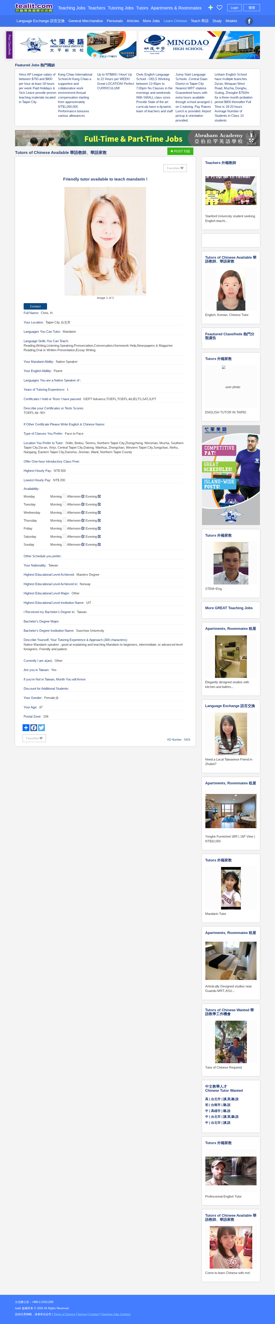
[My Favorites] (219, 8)
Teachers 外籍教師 (220, 163)
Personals (115, 20)
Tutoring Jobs (121, 8)
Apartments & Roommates (176, 8)
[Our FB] (249, 18)
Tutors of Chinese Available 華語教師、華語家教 (61, 152)
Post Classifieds (9, 45)
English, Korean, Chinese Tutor (227, 315)
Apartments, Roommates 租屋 (230, 629)
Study (217, 20)
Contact (94, 1314)
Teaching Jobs (71, 8)
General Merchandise (86, 20)
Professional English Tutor (223, 1196)
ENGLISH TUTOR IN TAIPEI (225, 412)
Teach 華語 (200, 20)
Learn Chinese (175, 20)
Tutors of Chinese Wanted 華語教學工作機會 (229, 1012)
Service (82, 1314)
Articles (133, 20)
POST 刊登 (181, 151)
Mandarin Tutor (215, 914)
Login (234, 7)
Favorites (173, 168)
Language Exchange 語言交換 (41, 20)
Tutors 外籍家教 (218, 359)
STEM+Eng (213, 589)
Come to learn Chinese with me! (227, 1273)
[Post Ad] (210, 8)
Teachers (96, 8)
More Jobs (151, 20)
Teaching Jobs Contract (116, 1314)
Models (231, 20)
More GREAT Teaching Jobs (229, 608)
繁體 (252, 7)
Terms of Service (64, 1314)
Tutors (142, 8)
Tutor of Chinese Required (223, 1067)
